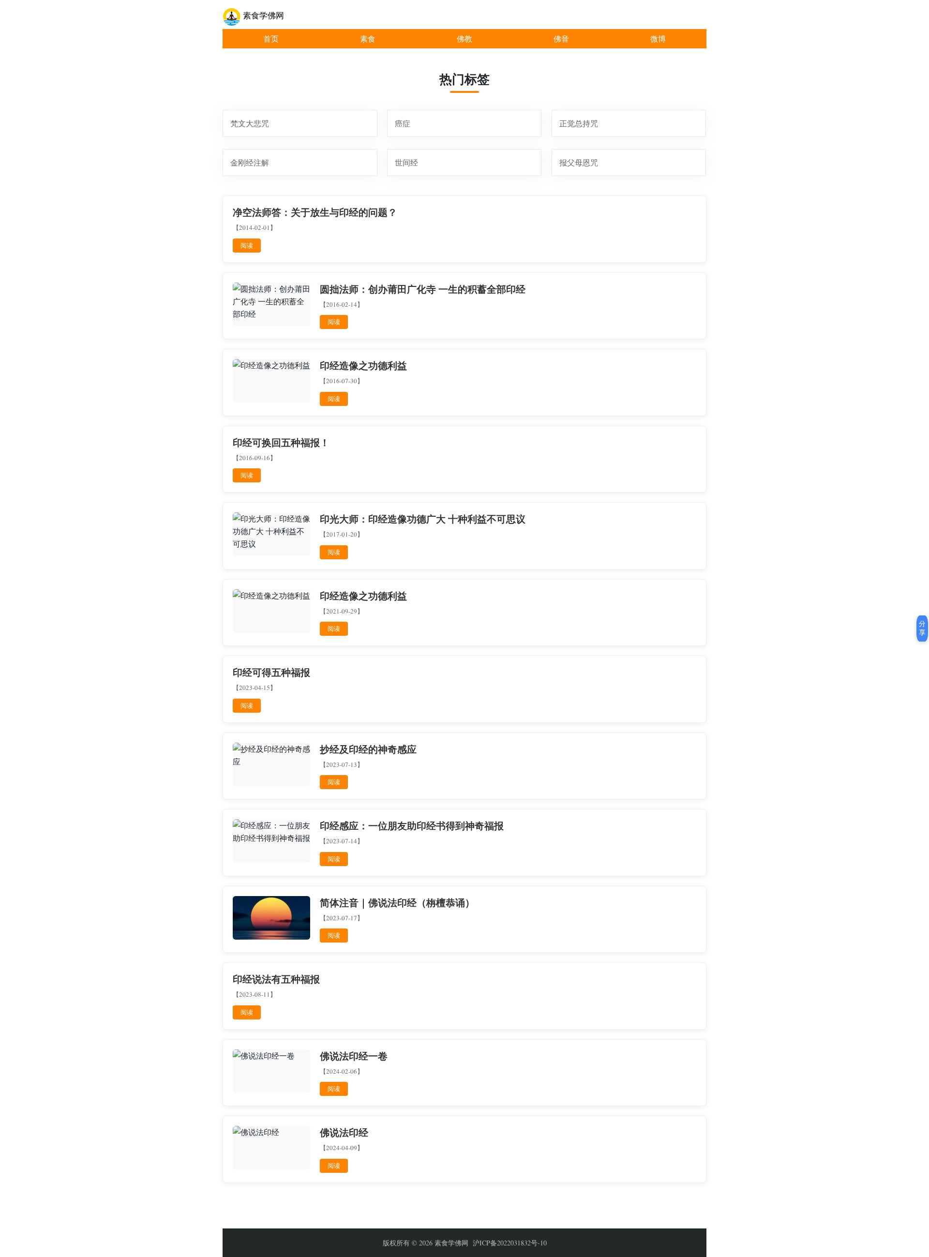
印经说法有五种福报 (276, 979)
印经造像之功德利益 (363, 366)
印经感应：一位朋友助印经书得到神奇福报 (412, 826)
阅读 (246, 245)
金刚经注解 (249, 162)
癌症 (402, 123)
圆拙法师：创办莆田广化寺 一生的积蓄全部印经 (422, 289)
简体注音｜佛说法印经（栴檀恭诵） (397, 903)
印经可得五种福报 (271, 672)
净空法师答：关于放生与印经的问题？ (315, 212)
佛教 (464, 38)
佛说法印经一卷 (354, 1056)
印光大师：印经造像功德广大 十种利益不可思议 (422, 519)
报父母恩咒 (578, 162)
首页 (271, 38)
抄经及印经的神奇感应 (368, 749)
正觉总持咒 (578, 123)
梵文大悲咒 (249, 123)
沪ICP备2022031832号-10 (510, 1242)
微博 (658, 38)
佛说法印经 (344, 1132)
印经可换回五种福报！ (281, 442)
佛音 (561, 38)
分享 (922, 628)
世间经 (406, 162)
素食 (367, 38)
